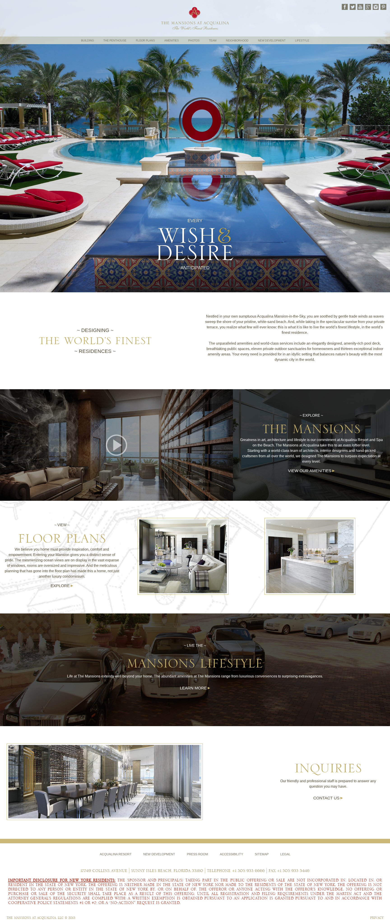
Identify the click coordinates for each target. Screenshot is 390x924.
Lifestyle (302, 40)
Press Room (197, 854)
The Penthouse (114, 40)
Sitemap (262, 854)
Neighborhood (237, 40)
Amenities (171, 40)
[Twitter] (352, 7)
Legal (285, 854)
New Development (272, 40)
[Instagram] (375, 7)
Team (212, 40)
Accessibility (231, 854)
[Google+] (367, 7)
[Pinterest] (383, 7)
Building (87, 40)
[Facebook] (344, 7)
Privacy (376, 918)
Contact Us (326, 798)
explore (60, 585)
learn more (193, 688)
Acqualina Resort (116, 854)
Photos (194, 40)
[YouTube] (360, 7)
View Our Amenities (309, 471)
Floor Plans (145, 40)
